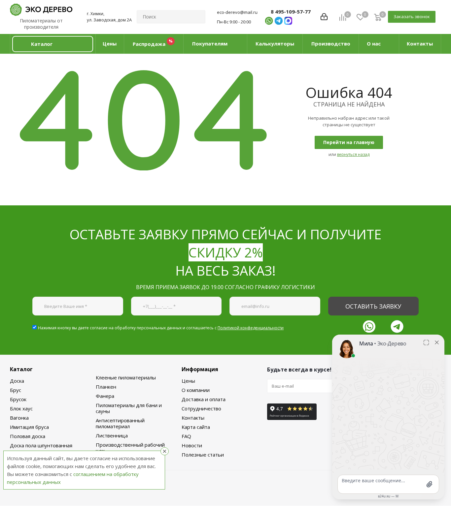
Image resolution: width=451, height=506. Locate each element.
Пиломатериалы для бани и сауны (129, 408)
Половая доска (27, 436)
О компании (196, 390)
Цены (188, 380)
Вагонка (19, 417)
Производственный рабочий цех (130, 447)
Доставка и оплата (204, 399)
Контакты (193, 417)
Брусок (18, 399)
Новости (192, 445)
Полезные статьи (203, 454)
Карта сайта (196, 427)
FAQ (186, 436)
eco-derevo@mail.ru (237, 12)
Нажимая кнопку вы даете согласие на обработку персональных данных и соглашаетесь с (161, 328)
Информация (200, 369)
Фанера (105, 396)
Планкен (106, 386)
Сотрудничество (201, 408)
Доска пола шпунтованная (41, 445)
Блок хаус (21, 408)
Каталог (21, 369)
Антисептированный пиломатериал (120, 423)
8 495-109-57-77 (291, 12)
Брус (15, 390)
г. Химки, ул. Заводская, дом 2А (109, 17)
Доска (17, 380)
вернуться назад (353, 154)
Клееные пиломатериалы (126, 377)
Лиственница (112, 435)
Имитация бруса (29, 427)
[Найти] (197, 16)
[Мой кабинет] (324, 17)
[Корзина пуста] (377, 17)
